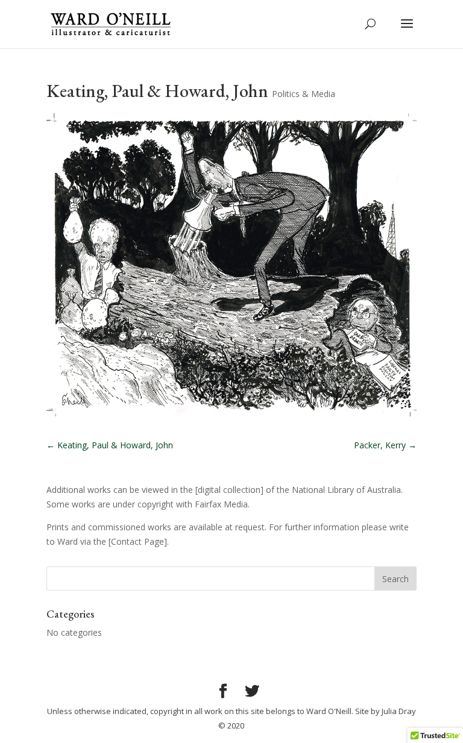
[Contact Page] (138, 541)
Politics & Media (303, 93)
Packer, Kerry (385, 445)
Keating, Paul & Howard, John (109, 445)
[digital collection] (229, 489)
